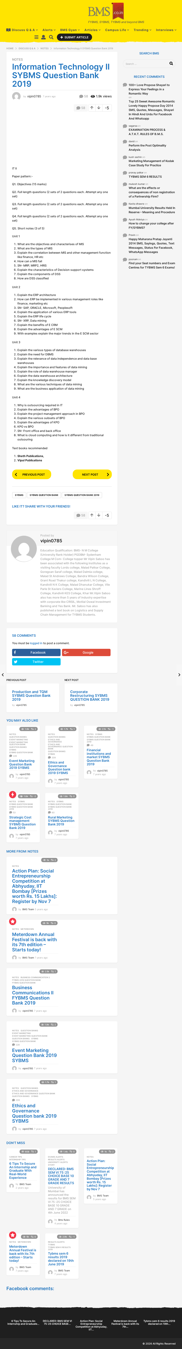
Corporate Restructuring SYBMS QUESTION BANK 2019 (89, 696)
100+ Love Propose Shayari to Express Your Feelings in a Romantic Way (149, 89)
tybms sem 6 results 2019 (59, 1248)
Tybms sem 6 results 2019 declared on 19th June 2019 (61, 1259)
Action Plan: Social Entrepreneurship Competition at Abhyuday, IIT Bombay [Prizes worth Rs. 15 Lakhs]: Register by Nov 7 (34, 886)
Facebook (38, 652)
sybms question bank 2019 (82, 495)
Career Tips (15, 1157)
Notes (17, 59)
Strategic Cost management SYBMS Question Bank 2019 (22, 822)
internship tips (17, 1159)
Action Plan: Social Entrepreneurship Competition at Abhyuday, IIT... (91, 1325)
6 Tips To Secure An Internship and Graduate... (23, 1322)
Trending (141, 30)
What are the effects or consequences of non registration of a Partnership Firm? (152, 192)
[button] (36, 37)
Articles (91, 30)
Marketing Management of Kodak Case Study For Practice (151, 163)
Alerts (47, 30)
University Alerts (58, 1162)
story (51, 1165)
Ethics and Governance (55, 741)
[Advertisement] (42, 140)
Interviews (165, 30)
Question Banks (18, 737)
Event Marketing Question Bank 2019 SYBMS (21, 764)
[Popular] (12, 921)
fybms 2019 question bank (26, 980)
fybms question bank (24, 983)
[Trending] (12, 794)
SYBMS (19, 495)
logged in (36, 643)
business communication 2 (35, 977)
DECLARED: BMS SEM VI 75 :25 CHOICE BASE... (57, 1322)
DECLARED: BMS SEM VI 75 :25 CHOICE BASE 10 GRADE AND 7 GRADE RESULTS (61, 1176)
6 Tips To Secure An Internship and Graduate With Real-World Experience (22, 1171)
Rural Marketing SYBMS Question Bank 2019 (61, 820)
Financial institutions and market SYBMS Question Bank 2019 (99, 757)
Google (88, 652)
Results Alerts (56, 1159)
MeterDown (27, 929)
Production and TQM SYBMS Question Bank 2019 (31, 696)
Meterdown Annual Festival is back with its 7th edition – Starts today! (34, 942)
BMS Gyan (68, 30)
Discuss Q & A (23, 30)
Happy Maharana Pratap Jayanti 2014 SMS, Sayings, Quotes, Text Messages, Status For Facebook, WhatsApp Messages (151, 245)
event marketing (18, 740)
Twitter (38, 662)
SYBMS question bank (44, 495)
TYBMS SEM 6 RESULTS (145, 176)
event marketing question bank (18, 743)
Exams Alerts (55, 1157)
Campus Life (115, 30)
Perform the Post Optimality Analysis (147, 147)
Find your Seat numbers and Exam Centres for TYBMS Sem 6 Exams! (152, 265)
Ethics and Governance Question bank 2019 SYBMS (59, 767)
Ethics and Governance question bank (60, 746)
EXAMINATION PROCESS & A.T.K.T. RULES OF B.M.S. (147, 132)
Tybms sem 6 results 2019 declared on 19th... (159, 1322)
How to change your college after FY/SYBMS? (151, 225)
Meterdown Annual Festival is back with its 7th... (125, 1323)
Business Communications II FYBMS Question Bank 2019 (32, 995)
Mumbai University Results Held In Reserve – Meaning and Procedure (152, 210)
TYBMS (51, 1245)
